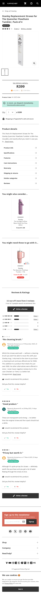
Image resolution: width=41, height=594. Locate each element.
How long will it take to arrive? (16, 105)
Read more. (9, 142)
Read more (17, 374)
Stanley (11, 11)
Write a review (26, 29)
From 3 (16, 29)
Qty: (3, 112)
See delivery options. (20, 83)
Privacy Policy (9, 583)
